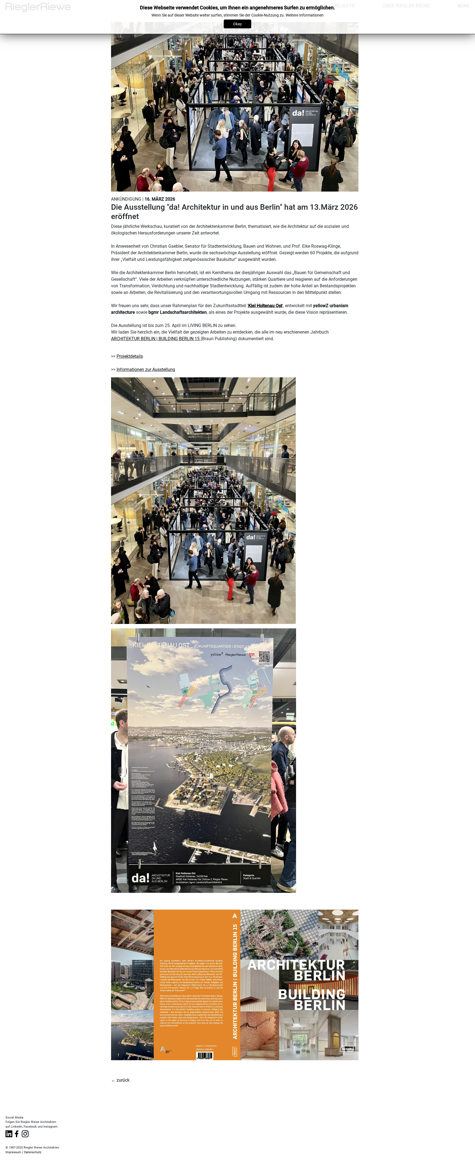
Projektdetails (130, 356)
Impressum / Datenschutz (23, 1152)
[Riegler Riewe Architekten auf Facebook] (16, 1133)
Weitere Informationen (305, 15)
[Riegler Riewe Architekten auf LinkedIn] (8, 1133)
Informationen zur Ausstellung (146, 369)
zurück (123, 1080)
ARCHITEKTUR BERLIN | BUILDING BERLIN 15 (155, 338)
